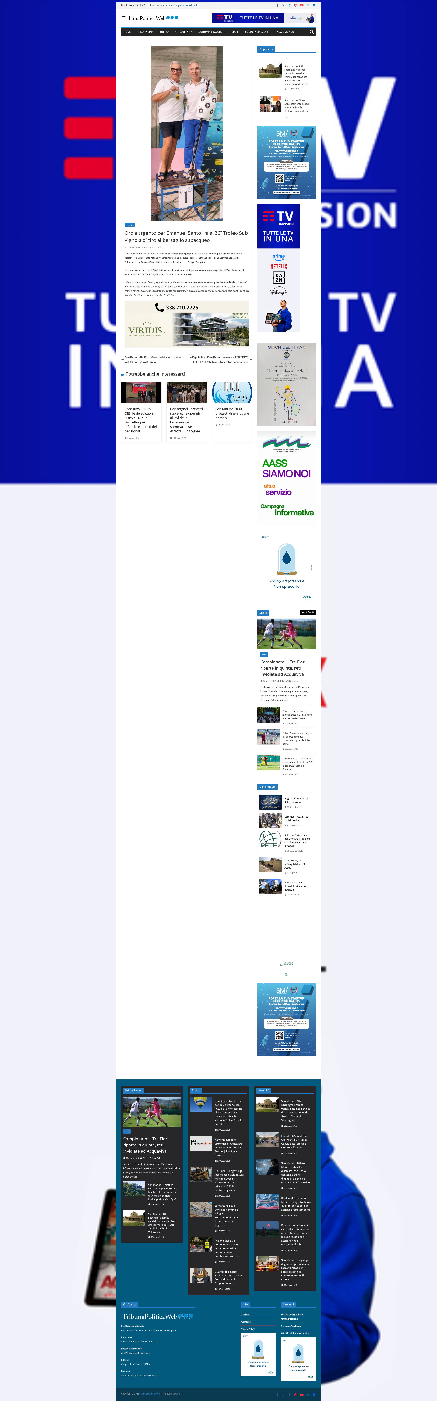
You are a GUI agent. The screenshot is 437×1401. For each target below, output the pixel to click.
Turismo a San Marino (291, 1326)
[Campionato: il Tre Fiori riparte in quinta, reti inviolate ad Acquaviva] (286, 634)
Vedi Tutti (308, 612)
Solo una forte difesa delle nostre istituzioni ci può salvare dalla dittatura (297, 840)
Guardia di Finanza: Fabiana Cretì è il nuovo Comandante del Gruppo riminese (229, 1277)
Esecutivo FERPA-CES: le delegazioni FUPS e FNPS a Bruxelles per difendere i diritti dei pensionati (141, 420)
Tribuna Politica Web (152, 247)
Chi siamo (245, 1314)
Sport (236, 31)
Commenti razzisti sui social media (296, 818)
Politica (164, 31)
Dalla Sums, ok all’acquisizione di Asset (294, 864)
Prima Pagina (145, 31)
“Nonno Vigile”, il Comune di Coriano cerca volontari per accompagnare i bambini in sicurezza (227, 1248)
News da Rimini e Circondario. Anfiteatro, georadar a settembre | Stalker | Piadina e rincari (229, 1147)
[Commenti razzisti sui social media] (270, 821)
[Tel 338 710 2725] (187, 303)
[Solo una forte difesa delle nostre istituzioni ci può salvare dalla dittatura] (270, 843)
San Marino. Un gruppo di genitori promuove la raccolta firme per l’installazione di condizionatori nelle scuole (295, 1269)
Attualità (181, 31)
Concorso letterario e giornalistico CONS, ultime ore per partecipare (297, 714)
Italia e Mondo (284, 31)
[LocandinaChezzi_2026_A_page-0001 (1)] (286, 345)
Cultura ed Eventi (257, 31)
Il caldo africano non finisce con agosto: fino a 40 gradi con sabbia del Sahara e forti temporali (296, 1203)
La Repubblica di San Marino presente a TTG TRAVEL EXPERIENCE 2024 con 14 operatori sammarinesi (218, 359)
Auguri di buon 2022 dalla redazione (296, 800)
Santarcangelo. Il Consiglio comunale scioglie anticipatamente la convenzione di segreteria (226, 1215)
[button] (190, 32)
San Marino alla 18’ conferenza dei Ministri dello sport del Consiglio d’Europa (154, 359)
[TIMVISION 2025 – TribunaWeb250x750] (278, 206)
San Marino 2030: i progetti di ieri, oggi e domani (232, 413)
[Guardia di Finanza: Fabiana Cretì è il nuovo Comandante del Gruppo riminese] (201, 1280)
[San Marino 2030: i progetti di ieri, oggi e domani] (232, 384)
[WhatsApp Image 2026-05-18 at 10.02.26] (286, 433)
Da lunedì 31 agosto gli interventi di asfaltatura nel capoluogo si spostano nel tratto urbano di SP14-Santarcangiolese (229, 1180)
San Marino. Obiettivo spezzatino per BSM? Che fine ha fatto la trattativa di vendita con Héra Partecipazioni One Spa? (162, 1192)
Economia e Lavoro (210, 31)
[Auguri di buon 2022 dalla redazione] (270, 803)
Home (127, 31)
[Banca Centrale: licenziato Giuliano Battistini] (270, 889)
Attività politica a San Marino (295, 1333)
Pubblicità (246, 1321)
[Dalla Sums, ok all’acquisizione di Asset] (270, 867)
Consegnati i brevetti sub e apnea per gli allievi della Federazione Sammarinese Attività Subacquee (186, 420)
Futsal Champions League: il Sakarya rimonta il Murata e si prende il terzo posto (297, 738)
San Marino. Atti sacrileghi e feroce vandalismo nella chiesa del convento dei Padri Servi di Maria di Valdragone (162, 1223)
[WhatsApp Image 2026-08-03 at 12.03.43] (286, 128)
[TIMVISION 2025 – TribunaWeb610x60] (264, 15)
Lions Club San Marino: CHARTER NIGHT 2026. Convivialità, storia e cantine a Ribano (297, 113)
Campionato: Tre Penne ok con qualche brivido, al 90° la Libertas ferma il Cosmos (297, 764)
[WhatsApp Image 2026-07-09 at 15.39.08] (286, 533)
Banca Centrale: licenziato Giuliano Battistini (295, 886)
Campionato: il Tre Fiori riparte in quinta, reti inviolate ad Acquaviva (283, 668)
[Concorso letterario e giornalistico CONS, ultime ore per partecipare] (268, 717)
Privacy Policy (248, 1329)
